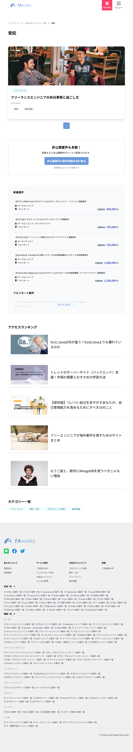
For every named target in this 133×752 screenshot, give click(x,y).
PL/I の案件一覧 (76, 609)
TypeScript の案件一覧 (77, 591)
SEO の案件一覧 (13, 711)
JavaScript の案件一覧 (53, 591)
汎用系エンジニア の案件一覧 (104, 642)
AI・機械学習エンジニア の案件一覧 (22, 725)
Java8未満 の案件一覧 (100, 591)
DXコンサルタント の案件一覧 (92, 677)
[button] (20, 90)
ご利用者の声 (107, 568)
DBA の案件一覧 (64, 627)
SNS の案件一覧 (31, 711)
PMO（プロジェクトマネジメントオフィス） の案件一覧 (31, 656)
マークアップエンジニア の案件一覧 (78, 638)
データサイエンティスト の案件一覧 (81, 722)
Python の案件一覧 (80, 595)
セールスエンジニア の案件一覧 (113, 634)
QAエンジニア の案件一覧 (47, 638)
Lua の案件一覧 (31, 602)
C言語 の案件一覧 (67, 602)
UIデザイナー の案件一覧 (17, 701)
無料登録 (107, 7)
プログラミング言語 (78, 568)
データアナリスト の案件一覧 (49, 722)
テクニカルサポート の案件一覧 (20, 687)
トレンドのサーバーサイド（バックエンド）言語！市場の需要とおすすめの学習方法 (84, 374)
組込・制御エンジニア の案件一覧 (72, 642)
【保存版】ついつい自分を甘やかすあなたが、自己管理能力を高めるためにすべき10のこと (86, 405)
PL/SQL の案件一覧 (15, 606)
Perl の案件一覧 (13, 602)
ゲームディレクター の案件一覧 (49, 663)
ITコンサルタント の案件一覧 (19, 673)
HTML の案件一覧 (14, 591)
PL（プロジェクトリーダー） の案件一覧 (66, 652)
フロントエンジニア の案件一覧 (87, 631)
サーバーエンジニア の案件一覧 (55, 631)
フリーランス (75, 576)
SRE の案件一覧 (13, 627)
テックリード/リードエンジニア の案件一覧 (25, 652)
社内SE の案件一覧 (87, 634)
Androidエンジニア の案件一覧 (78, 624)
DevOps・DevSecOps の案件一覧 (38, 627)
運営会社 (8, 568)
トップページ (14, 23)
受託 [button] (16, 109)
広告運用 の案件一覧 (51, 711)
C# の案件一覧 (85, 602)
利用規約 (8, 572)
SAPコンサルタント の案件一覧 (86, 673)
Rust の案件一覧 (53, 599)
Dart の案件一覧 (48, 602)
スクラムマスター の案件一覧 (62, 659)
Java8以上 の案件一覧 (16, 595)
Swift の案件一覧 (34, 606)
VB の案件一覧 (113, 606)
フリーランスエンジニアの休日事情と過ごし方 (45, 97)
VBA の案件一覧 (96, 606)
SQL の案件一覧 (119, 602)
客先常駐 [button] (29, 109)
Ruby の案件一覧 (61, 595)
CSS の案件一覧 (32, 591)
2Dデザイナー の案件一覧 (47, 697)
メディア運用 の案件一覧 (74, 711)
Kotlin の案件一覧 (78, 606)
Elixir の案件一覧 (35, 599)
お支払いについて (44, 576)
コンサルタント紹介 (45, 572)
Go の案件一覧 (70, 599)
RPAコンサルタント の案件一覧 (20, 677)
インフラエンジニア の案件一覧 (109, 624)
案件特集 (73, 581)
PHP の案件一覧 (106, 599)
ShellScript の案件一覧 (97, 609)
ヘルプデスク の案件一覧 (49, 687)
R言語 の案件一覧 (100, 595)
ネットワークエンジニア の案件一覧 (90, 627)
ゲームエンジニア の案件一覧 (110, 638)
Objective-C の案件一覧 (56, 606)
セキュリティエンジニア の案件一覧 (22, 631)
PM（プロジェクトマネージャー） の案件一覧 (80, 656)
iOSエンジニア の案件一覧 (49, 624)
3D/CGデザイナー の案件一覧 (75, 697)
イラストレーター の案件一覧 (19, 697)
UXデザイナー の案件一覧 (43, 701)
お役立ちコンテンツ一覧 (35, 23)
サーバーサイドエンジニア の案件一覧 (23, 634)
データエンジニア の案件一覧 (19, 722)
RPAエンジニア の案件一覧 (18, 642)
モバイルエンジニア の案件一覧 (20, 624)
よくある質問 (42, 581)
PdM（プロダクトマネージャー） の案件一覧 (26, 659)
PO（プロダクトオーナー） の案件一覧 (96, 659)
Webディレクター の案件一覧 (19, 663)
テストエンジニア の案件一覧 (19, 638)
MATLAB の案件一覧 (15, 599)
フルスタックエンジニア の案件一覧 (59, 634)
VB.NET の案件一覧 (57, 609)
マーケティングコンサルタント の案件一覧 (56, 677)
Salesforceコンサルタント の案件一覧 (52, 673)
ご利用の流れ (42, 568)
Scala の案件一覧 (88, 599)
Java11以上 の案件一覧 (40, 595)
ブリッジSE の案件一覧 (44, 642)
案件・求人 (74, 572)
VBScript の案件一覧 (15, 609)
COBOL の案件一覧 (36, 609)
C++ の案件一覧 (102, 602)
